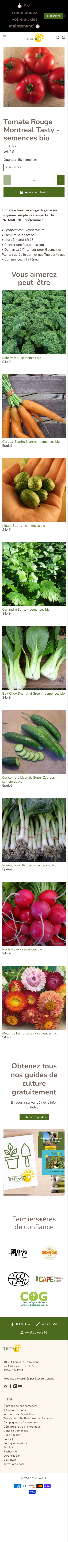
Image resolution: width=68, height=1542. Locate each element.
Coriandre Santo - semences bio (26, 609)
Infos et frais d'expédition (19, 1414)
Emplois (8, 1447)
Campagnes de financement (20, 1422)
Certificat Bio (11, 1456)
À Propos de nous (14, 1410)
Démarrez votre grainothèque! (22, 1427)
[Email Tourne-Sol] (5, 1387)
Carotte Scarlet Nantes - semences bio (31, 441)
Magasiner (53, 16)
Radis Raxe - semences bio (22, 949)
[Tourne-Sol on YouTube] (20, 1387)
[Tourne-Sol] (34, 38)
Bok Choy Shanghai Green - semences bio (33, 693)
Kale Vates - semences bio (21, 358)
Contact (8, 1439)
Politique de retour (15, 1443)
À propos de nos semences (20, 1406)
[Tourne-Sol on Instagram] (15, 1387)
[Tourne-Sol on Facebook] (10, 1387)
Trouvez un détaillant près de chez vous (28, 1418)
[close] (64, 16)
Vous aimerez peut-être (34, 278)
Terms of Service (14, 1464)
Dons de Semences (15, 1431)
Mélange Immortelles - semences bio (29, 1033)
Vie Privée (9, 1460)
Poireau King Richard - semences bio (29, 865)
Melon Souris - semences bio (23, 525)
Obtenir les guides (34, 1117)
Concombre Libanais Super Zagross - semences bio (29, 779)
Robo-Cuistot (12, 1435)
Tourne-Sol (39, 1478)
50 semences (13, 167)
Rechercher (10, 1451)
